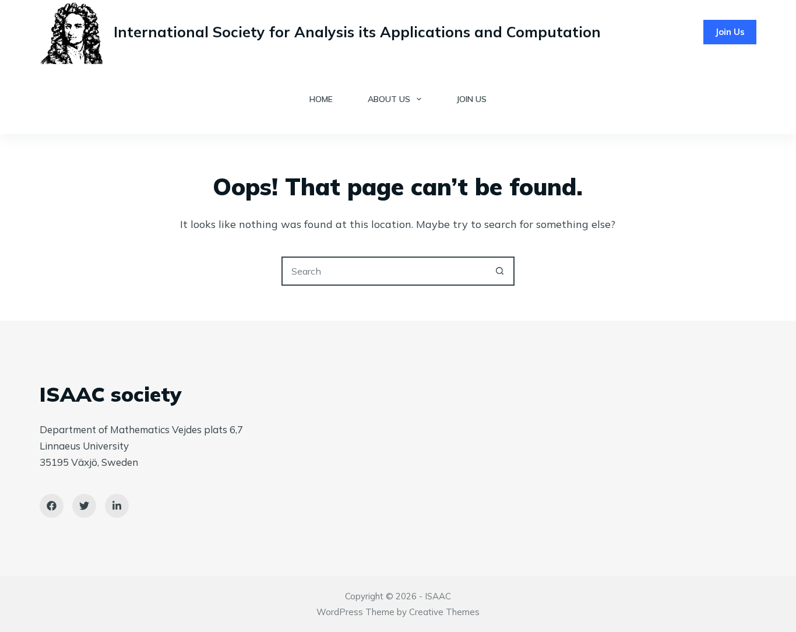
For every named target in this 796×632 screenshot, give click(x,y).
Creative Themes (444, 611)
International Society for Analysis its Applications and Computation (357, 32)
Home (321, 99)
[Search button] (500, 271)
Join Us (730, 31)
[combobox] (385, 271)
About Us (389, 99)
